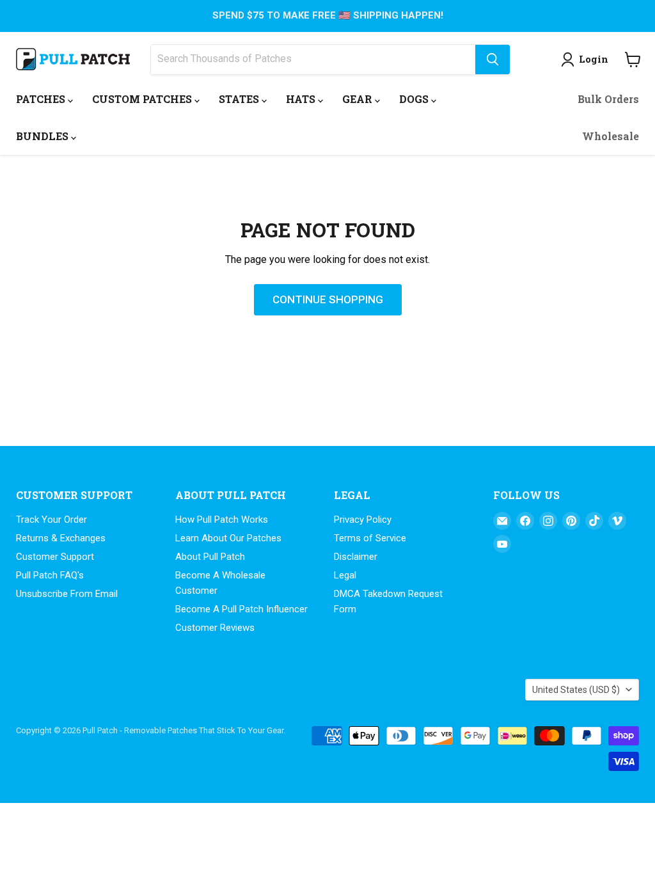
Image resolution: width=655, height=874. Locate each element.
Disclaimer (355, 556)
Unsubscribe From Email (67, 594)
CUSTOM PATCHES (143, 99)
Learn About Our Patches (228, 538)
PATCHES (42, 99)
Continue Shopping (327, 299)
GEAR (358, 99)
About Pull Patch (210, 556)
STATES (240, 99)
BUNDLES (43, 136)
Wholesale (610, 136)
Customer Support (55, 556)
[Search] (492, 59)
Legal (345, 575)
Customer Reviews (215, 627)
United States (576, 690)
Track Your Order (51, 519)
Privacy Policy (362, 519)
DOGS (415, 99)
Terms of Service (370, 538)
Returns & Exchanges (61, 538)
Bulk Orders (608, 99)
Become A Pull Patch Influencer (241, 609)
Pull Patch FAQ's (50, 575)
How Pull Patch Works (221, 519)
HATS (302, 99)
